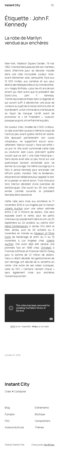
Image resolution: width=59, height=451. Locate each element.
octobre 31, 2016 (12, 355)
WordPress (49, 444)
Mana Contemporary (16, 226)
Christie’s (46, 247)
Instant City (12, 5)
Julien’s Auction (14, 208)
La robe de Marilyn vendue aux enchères (26, 40)
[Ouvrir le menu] (52, 5)
